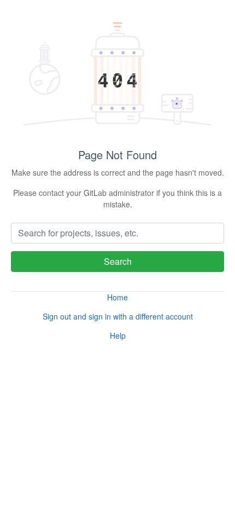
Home (117, 297)
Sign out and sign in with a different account (118, 316)
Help (118, 335)
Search (118, 261)
